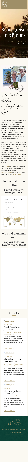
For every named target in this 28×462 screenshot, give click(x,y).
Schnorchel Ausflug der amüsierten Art (13, 392)
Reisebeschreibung (6, 172)
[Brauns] (4, 7)
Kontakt (22, 429)
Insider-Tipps (17, 174)
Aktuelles (9, 332)
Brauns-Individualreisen (13, 432)
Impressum (5, 429)
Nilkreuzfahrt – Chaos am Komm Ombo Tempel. (14, 360)
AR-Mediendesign (14, 434)
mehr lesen (8, 348)
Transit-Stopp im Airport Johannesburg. (13, 328)
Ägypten (16, 364)
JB (4, 332)
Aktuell (7, 166)
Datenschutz (14, 429)
